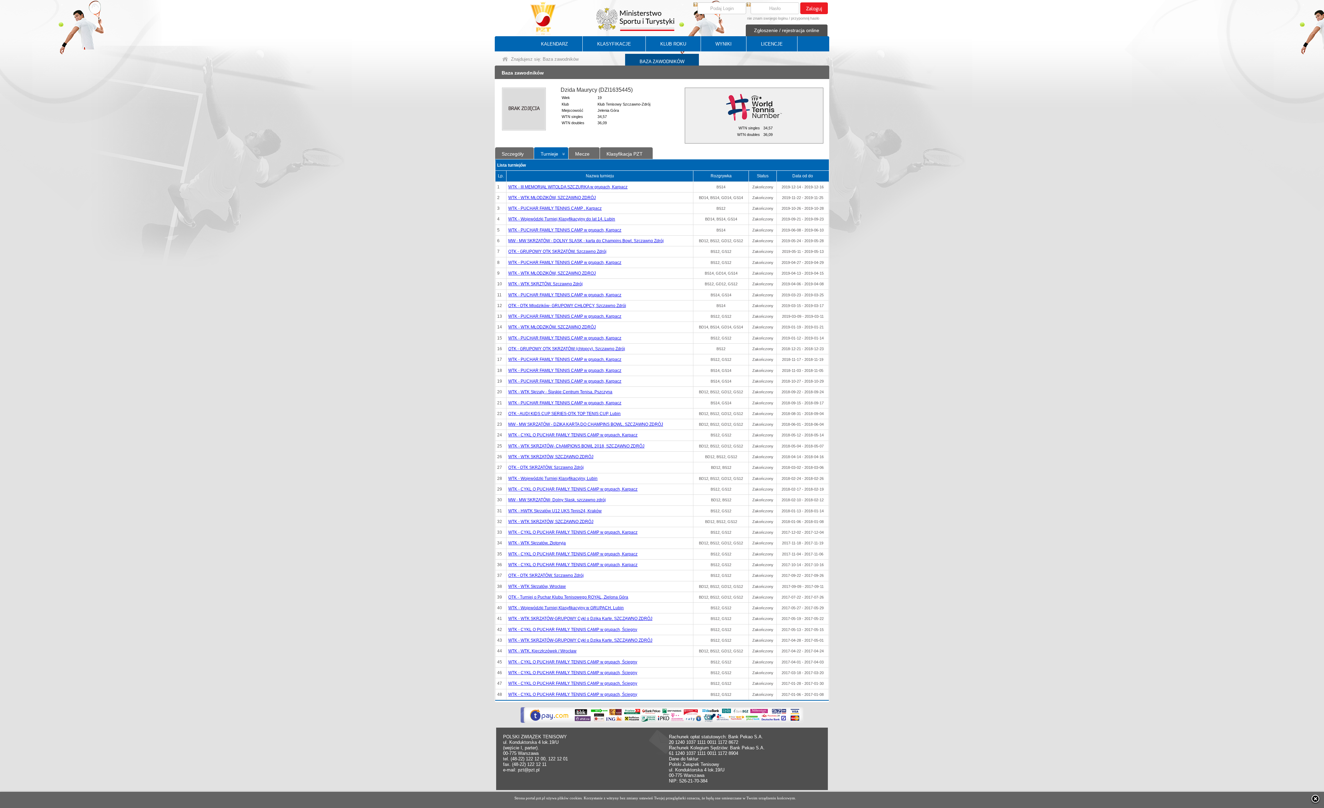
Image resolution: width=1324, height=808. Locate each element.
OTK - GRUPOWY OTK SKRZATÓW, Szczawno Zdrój (557, 251)
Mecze (582, 154)
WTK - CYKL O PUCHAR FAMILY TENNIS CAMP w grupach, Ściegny (572, 629)
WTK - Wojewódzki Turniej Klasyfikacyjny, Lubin (553, 478)
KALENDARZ (554, 44)
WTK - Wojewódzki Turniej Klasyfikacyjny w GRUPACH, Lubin (566, 607)
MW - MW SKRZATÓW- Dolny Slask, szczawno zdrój (557, 499)
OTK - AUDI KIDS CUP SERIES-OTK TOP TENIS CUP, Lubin (564, 413)
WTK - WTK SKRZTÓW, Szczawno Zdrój (545, 284)
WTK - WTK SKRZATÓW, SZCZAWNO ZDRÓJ (550, 456)
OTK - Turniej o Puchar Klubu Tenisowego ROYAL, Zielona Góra (568, 597)
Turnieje (549, 154)
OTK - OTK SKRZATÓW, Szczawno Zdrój (546, 467)
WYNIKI (723, 44)
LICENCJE (772, 44)
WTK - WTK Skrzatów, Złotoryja (537, 543)
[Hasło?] (748, 5)
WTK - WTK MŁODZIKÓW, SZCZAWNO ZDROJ (552, 273)
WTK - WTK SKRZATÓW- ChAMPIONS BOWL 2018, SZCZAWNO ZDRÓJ (576, 446)
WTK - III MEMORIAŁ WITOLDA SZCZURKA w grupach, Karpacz (568, 187)
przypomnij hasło (805, 18)
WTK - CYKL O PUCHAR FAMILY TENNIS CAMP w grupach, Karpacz (573, 435)
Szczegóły (513, 154)
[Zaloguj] (814, 8)
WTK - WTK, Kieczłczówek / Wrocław (542, 651)
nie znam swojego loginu (767, 18)
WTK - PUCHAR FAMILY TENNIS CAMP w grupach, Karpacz (564, 230)
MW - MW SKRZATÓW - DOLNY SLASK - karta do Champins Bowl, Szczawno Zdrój (586, 240)
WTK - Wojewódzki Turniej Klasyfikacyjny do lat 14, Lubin (561, 219)
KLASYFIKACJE (614, 44)
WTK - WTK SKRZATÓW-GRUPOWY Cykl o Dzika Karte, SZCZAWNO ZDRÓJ (580, 618)
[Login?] (695, 5)
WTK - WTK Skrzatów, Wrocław (537, 586)
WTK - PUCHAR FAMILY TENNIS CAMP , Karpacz (555, 208)
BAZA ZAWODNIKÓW (662, 61)
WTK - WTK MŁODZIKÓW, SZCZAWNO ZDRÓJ (552, 197)
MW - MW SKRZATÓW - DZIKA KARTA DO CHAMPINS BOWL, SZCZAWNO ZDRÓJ (585, 424)
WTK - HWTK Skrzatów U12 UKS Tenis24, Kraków (555, 511)
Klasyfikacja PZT (624, 154)
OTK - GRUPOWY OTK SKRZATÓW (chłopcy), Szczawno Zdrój (566, 348)
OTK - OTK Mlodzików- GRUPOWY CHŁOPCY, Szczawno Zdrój (567, 305)
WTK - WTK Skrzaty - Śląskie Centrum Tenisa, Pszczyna (560, 392)
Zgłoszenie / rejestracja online (786, 30)
